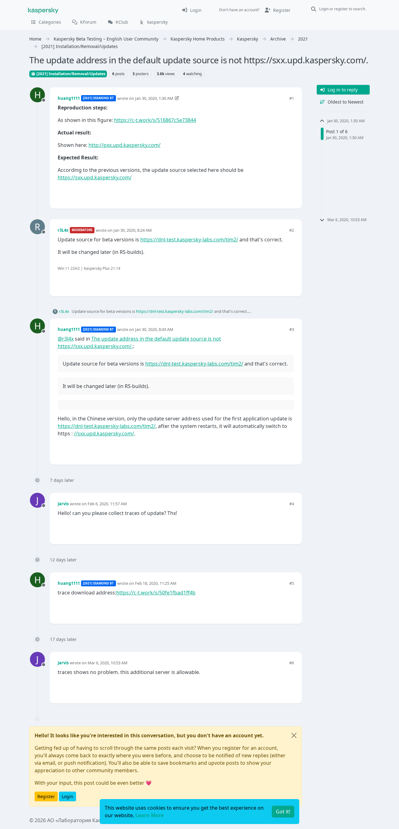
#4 (291, 504)
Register (46, 796)
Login (67, 796)
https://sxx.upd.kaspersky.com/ (95, 177)
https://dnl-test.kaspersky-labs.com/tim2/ (189, 239)
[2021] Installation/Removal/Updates (70, 73)
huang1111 (69, 98)
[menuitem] (191, 10)
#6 (291, 663)
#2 (291, 230)
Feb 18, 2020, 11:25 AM (155, 583)
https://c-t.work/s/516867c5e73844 (155, 120)
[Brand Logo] (43, 10)
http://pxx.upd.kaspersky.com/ (125, 145)
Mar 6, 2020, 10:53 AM (107, 663)
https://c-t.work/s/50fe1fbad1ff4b (155, 592)
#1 (291, 98)
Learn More (149, 815)
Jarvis (63, 504)
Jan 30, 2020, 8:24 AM (132, 230)
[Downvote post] (288, 193)
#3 (291, 329)
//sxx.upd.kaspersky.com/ (104, 433)
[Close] (293, 735)
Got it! (283, 811)
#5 (291, 583)
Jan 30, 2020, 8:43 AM (154, 329)
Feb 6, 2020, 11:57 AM (107, 504)
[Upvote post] (266, 193)
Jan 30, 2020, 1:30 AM (154, 98)
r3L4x (63, 230)
